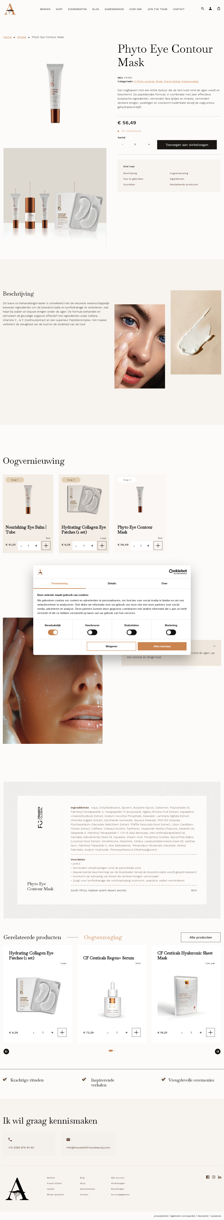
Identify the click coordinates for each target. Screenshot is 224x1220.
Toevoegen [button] (46, 545)
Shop (59, 9)
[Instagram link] (213, 1190)
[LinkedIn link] (219, 1190)
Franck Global (172, 81)
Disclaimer (203, 1216)
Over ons (135, 9)
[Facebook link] (207, 1190)
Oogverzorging (190, 81)
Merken (45, 9)
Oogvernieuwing (179, 173)
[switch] (92, 632)
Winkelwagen (118, 1183)
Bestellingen (117, 1189)
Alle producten (201, 937)
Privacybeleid (161, 1216)
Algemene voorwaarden (182, 1216)
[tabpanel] (38, 994)
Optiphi (50, 1189)
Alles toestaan (162, 646)
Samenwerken (114, 9)
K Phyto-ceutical (144, 81)
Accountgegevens (120, 1194)
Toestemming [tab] (59, 583)
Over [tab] (164, 583)
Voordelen (129, 184)
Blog (95, 9)
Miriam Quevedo (55, 1194)
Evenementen (77, 9)
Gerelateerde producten (184, 184)
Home (8, 37)
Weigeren (111, 646)
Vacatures (216, 1216)
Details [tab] (112, 583)
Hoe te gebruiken (133, 178)
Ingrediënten (177, 178)
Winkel (21, 37)
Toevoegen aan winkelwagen (187, 145)
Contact (179, 9)
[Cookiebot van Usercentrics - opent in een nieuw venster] (171, 571)
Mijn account (117, 1178)
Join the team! (157, 9)
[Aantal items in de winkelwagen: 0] (218, 8)
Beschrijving (130, 173)
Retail (159, 81)
